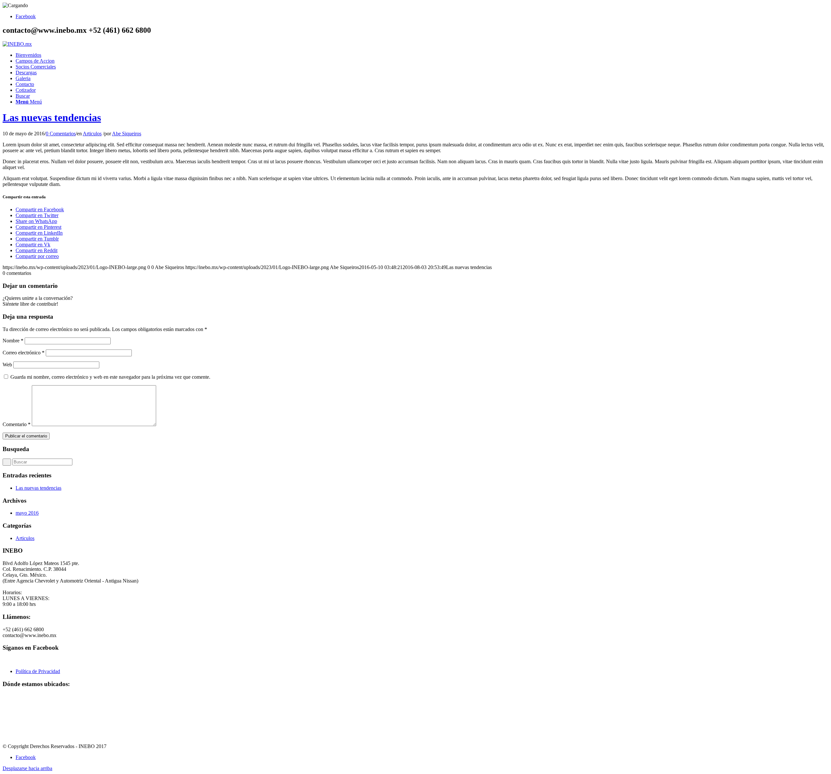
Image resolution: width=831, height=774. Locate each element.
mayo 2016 (27, 513)
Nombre (13, 340)
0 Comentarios (61, 133)
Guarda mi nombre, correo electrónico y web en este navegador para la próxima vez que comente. (110, 377)
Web (7, 364)
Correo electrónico (23, 352)
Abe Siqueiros (126, 133)
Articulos (92, 133)
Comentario (17, 424)
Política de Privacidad (38, 671)
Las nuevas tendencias (52, 117)
